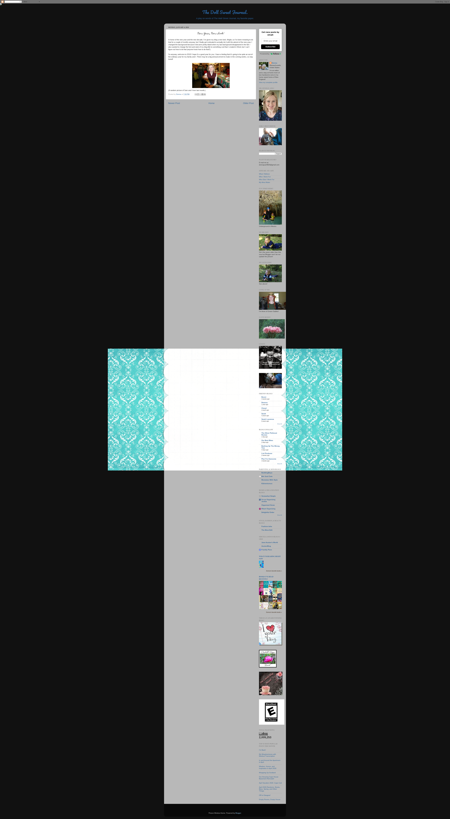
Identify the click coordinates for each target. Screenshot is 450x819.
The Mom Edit (266, 530)
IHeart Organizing (268, 509)
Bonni (263, 397)
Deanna (264, 402)
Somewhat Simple (268, 496)
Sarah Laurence (267, 419)
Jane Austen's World (269, 542)
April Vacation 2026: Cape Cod (270, 783)
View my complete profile (268, 82)
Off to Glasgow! (264, 795)
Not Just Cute (266, 476)
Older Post (248, 103)
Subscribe (270, 47)
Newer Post (174, 103)
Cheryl (264, 408)
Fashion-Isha (266, 526)
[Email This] (196, 94)
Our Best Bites (267, 440)
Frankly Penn (266, 550)
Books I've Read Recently (266, 577)
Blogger (238, 813)
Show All (279, 424)
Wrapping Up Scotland (267, 773)
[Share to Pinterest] (205, 94)
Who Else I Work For (266, 179)
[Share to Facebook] (202, 94)
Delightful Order (267, 512)
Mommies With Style (269, 480)
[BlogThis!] (198, 94)
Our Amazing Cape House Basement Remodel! (268, 778)
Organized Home (268, 505)
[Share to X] (200, 94)
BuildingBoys (266, 473)
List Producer (266, 453)
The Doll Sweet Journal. (225, 12)
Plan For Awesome (268, 459)
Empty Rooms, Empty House (269, 799)
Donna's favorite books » (274, 571)
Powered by (264, 54)
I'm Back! (262, 750)
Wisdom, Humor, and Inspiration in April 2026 (267, 767)
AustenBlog (266, 546)
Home (211, 103)
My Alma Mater (264, 182)
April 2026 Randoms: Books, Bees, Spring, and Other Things (269, 789)
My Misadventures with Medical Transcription (267, 755)
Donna (274, 63)
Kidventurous (266, 483)
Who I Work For (265, 177)
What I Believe (264, 174)
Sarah (263, 414)
